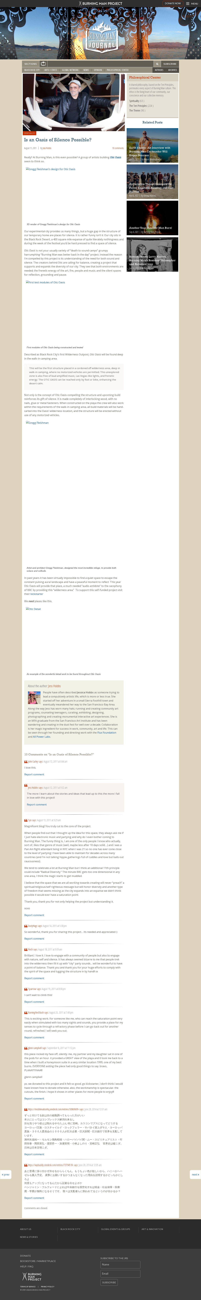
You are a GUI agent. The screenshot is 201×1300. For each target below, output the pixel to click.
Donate (25, 1255)
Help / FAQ (26, 1266)
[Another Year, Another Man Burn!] (152, 218)
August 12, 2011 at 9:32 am (55, 787)
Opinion (98, 69)
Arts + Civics (51, 69)
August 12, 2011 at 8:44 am (55, 761)
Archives (172, 69)
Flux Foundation (106, 732)
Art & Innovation (152, 1229)
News (86, 69)
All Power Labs (41, 736)
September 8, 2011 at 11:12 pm (61, 1048)
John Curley (33, 761)
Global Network (70, 69)
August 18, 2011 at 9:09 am (50, 949)
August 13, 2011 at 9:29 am (49, 820)
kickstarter (36, 594)
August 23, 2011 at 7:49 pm (61, 1012)
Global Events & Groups (115, 1229)
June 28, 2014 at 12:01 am (95, 1109)
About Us (25, 1229)
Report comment (34, 774)
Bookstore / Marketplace (38, 1260)
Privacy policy (47, 1287)
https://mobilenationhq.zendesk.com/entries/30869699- (53, 1109)
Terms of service (27, 1287)
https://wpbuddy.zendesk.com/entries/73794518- (50, 1165)
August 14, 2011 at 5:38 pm (55, 926)
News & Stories (29, 1237)
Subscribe (109, 1282)
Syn (29, 820)
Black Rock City (32, 69)
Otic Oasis (115, 157)
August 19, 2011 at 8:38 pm (54, 989)
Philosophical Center (118, 69)
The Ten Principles (138, 105)
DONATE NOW (173, 3)
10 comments (118, 148)
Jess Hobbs (47, 148)
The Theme (134, 110)
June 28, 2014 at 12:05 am (90, 1165)
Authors (159, 69)
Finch (30, 949)
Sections (30, 63)
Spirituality (29, 133)
